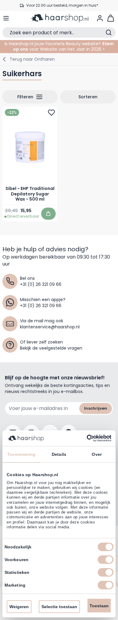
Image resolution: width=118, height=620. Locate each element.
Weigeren (19, 606)
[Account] (99, 18)
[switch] (105, 559)
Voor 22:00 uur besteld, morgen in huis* (62, 3)
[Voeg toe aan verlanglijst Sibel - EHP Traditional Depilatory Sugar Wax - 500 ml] (51, 112)
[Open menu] (6, 18)
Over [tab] (96, 454)
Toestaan (99, 605)
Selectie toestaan (59, 606)
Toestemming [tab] (21, 454)
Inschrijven (95, 408)
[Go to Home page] (59, 18)
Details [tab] (59, 454)
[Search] (108, 32)
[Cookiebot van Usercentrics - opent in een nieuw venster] (85, 438)
